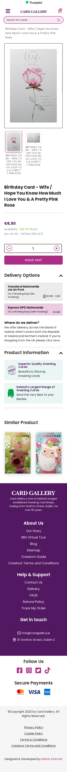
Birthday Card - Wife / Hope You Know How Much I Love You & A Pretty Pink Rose (32, 196)
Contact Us (33, 582)
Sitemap (33, 550)
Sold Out (33, 260)
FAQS (33, 595)
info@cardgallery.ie (36, 633)
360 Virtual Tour (33, 537)
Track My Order (33, 608)
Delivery (33, 589)
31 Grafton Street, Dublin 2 (36, 640)
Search (59, 20)
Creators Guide (33, 556)
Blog (33, 544)
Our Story (33, 531)
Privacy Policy (33, 727)
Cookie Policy (33, 733)
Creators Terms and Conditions (33, 563)
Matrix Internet (52, 759)
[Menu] (8, 11)
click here (53, 340)
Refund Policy (33, 601)
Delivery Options (22, 275)
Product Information (26, 353)
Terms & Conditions (33, 740)
